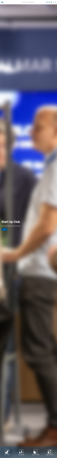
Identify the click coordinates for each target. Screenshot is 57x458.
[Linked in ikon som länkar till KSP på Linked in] (48, 2)
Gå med (4, 229)
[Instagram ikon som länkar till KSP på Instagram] (49, 2)
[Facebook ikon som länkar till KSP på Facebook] (46, 2)
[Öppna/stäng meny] (55, 2)
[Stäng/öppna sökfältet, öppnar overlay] (53, 2)
